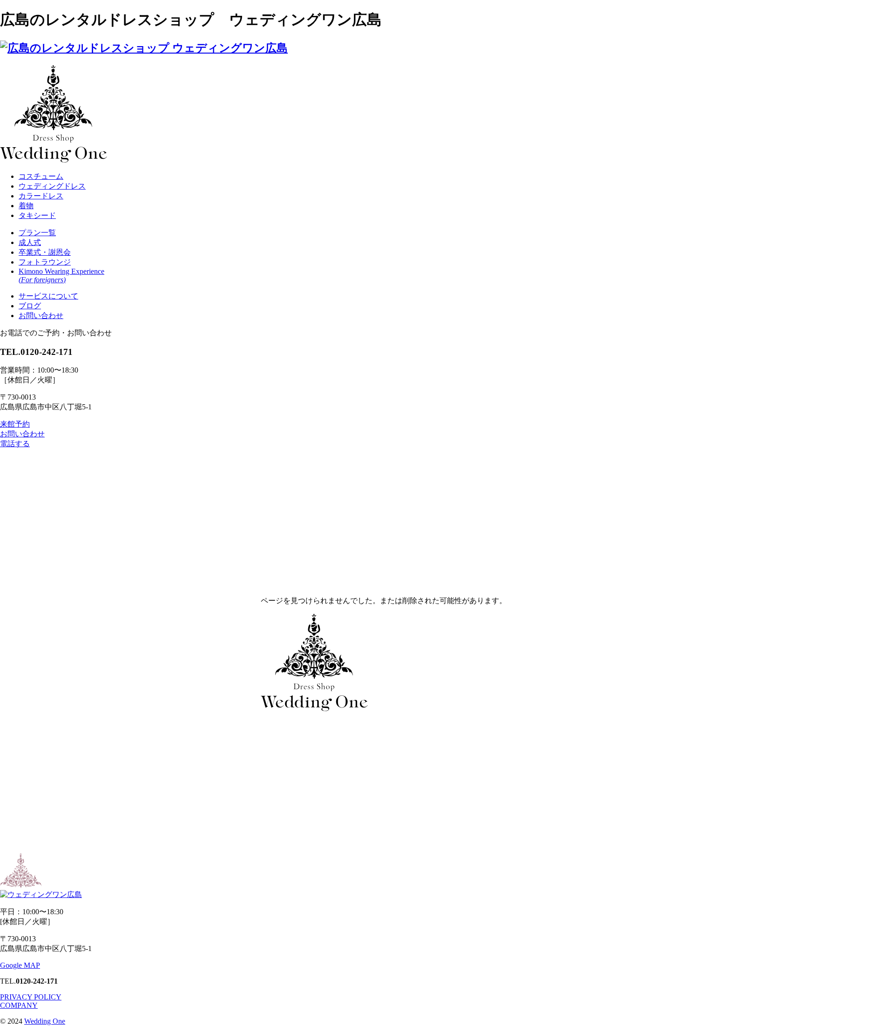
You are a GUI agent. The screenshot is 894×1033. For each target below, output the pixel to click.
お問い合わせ (41, 315)
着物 (26, 206)
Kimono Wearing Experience (61, 275)
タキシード (37, 215)
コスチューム (41, 176)
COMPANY (19, 1005)
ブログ (30, 306)
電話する (15, 444)
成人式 (30, 242)
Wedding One (44, 1021)
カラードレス (41, 196)
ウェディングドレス (52, 186)
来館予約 (15, 424)
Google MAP (20, 965)
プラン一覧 (37, 233)
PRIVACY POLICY (30, 997)
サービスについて (48, 296)
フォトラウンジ (45, 262)
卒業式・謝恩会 (45, 252)
